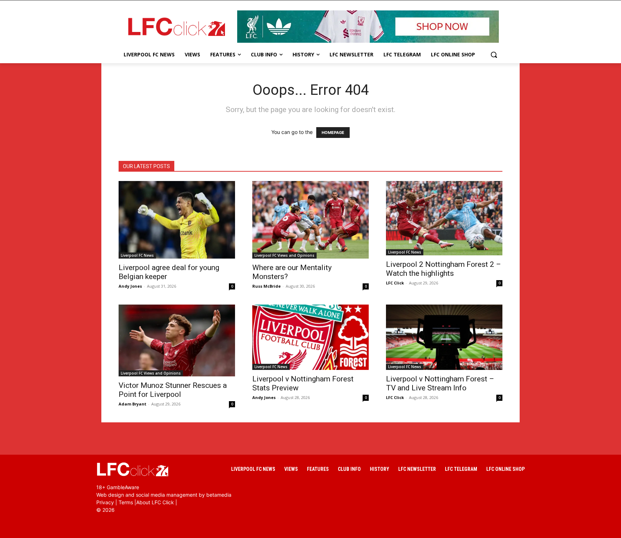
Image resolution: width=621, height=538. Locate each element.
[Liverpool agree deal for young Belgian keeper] (177, 220)
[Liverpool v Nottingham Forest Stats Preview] (310, 337)
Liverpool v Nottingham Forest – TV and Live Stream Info (440, 383)
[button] (493, 54)
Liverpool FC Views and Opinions (284, 255)
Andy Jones (130, 286)
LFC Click (395, 283)
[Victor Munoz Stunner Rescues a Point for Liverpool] (177, 340)
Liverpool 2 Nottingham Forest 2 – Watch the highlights (443, 269)
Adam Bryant (132, 404)
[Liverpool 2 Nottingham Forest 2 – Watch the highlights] (444, 218)
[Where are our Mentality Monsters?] (310, 220)
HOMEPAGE (333, 132)
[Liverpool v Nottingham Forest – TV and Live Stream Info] (444, 337)
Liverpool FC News (137, 255)
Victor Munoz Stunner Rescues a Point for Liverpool (173, 390)
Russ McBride (266, 286)
